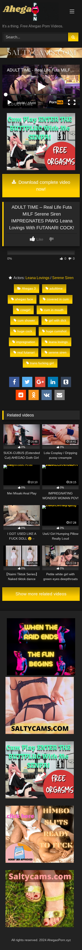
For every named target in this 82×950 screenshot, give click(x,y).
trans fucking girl (42, 363)
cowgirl (25, 310)
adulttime (56, 288)
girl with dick (57, 320)
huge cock (24, 331)
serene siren (58, 352)
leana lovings (58, 342)
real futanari (26, 352)
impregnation (25, 342)
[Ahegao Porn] (33, 12)
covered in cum (58, 299)
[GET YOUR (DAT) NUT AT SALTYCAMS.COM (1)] (41, 56)
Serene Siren (63, 278)
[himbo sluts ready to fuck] (39, 861)
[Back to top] (68, 936)
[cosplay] (41, 169)
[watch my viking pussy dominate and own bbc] (41, 674)
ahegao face (24, 299)
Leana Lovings (37, 278)
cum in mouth (54, 310)
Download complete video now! (43, 186)
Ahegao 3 (29, 288)
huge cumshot (56, 331)
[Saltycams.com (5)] (39, 733)
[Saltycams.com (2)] (39, 926)
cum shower (26, 320)
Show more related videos (41, 593)
